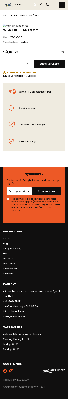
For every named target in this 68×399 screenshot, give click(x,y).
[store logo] (14, 5)
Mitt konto (8, 258)
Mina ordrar (9, 263)
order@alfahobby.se (14, 316)
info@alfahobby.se (13, 311)
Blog (5, 243)
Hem (5, 15)
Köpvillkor (8, 273)
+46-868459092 (12, 301)
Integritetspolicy (12, 248)
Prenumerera (46, 191)
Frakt (6, 253)
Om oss (7, 238)
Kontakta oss (10, 268)
